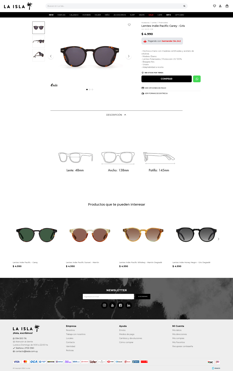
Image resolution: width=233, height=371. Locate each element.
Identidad (70, 346)
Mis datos (176, 330)
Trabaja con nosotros (75, 334)
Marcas (61, 15)
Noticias (70, 350)
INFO (168, 15)
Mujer (98, 15)
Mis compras (178, 338)
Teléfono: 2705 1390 (25, 348)
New (51, 15)
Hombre (87, 15)
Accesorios (120, 15)
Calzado (73, 15)
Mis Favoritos (178, 342)
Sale (151, 15)
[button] (184, 6)
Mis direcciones (179, 334)
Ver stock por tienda (154, 73)
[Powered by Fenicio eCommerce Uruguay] (216, 368)
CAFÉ (159, 15)
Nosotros (70, 330)
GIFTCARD (179, 15)
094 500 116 (20, 338)
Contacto (70, 342)
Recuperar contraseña (182, 346)
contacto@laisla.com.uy (27, 351)
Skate (142, 15)
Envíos (122, 330)
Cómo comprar (126, 342)
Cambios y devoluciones (130, 338)
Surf (132, 15)
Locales (69, 338)
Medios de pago (126, 334)
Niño (107, 15)
